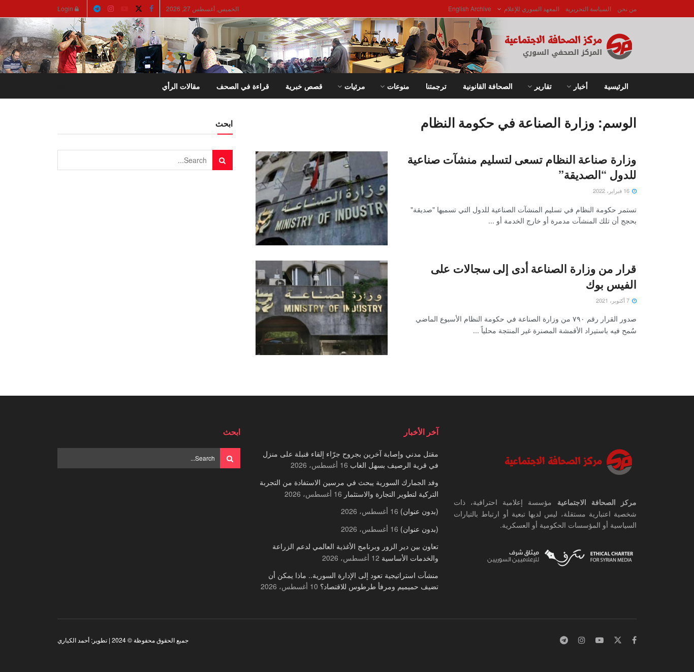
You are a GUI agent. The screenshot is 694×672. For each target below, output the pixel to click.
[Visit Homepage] (570, 46)
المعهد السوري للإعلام (531, 8)
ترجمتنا (436, 86)
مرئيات (354, 86)
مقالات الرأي (181, 86)
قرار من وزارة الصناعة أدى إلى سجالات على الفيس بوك (534, 276)
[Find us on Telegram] (97, 8)
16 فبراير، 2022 (612, 190)
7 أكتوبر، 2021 (613, 300)
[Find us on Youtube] (124, 8)
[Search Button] (61, 86)
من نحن (627, 8)
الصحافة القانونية (488, 86)
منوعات (398, 86)
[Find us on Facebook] (151, 8)
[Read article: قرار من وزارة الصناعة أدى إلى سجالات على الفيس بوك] (322, 308)
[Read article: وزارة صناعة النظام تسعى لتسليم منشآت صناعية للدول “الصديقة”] (322, 198)
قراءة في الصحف (242, 86)
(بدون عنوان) (419, 511)
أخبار (581, 86)
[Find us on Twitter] (138, 8)
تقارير (543, 86)
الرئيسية (616, 86)
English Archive (469, 8)
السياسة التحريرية (588, 8)
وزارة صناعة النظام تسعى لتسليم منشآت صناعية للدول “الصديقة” (522, 167)
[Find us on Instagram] (111, 8)
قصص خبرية (304, 86)
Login (66, 8)
